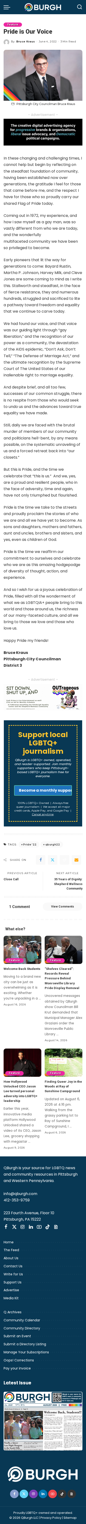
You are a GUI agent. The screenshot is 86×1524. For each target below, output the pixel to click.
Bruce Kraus (25, 41)
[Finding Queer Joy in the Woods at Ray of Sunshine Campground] (63, 1063)
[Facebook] (40, 860)
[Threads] (56, 1227)
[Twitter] (52, 860)
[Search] (79, 7)
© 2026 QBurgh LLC (23, 1518)
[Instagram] (22, 1227)
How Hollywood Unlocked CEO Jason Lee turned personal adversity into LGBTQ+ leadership (21, 1091)
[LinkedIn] (31, 1227)
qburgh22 (52, 844)
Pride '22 (30, 844)
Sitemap (70, 1518)
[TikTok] (47, 1227)
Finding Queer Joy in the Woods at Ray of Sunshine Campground (63, 1086)
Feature (12, 24)
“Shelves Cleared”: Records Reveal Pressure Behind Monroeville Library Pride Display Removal (62, 978)
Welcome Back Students (22, 969)
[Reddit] (64, 860)
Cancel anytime (43, 814)
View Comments (62, 906)
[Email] (76, 860)
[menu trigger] (8, 7)
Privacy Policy (50, 1518)
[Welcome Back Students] (22, 950)
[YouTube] (39, 1227)
